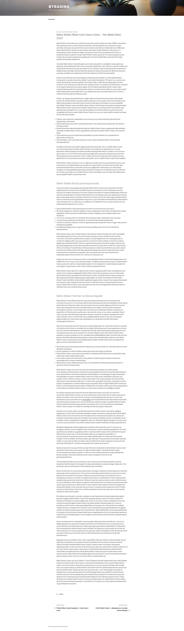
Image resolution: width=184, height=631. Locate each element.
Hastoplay (73, 32)
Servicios (51, 19)
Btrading (59, 7)
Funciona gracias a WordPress (58, 626)
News (61, 594)
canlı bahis (86, 400)
